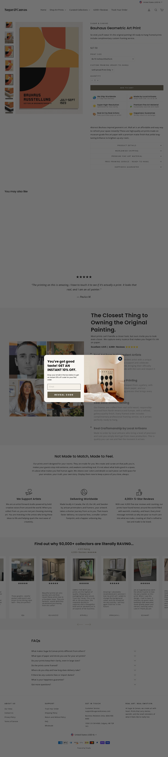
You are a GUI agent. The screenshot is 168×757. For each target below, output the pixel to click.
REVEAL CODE (64, 394)
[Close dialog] (120, 359)
